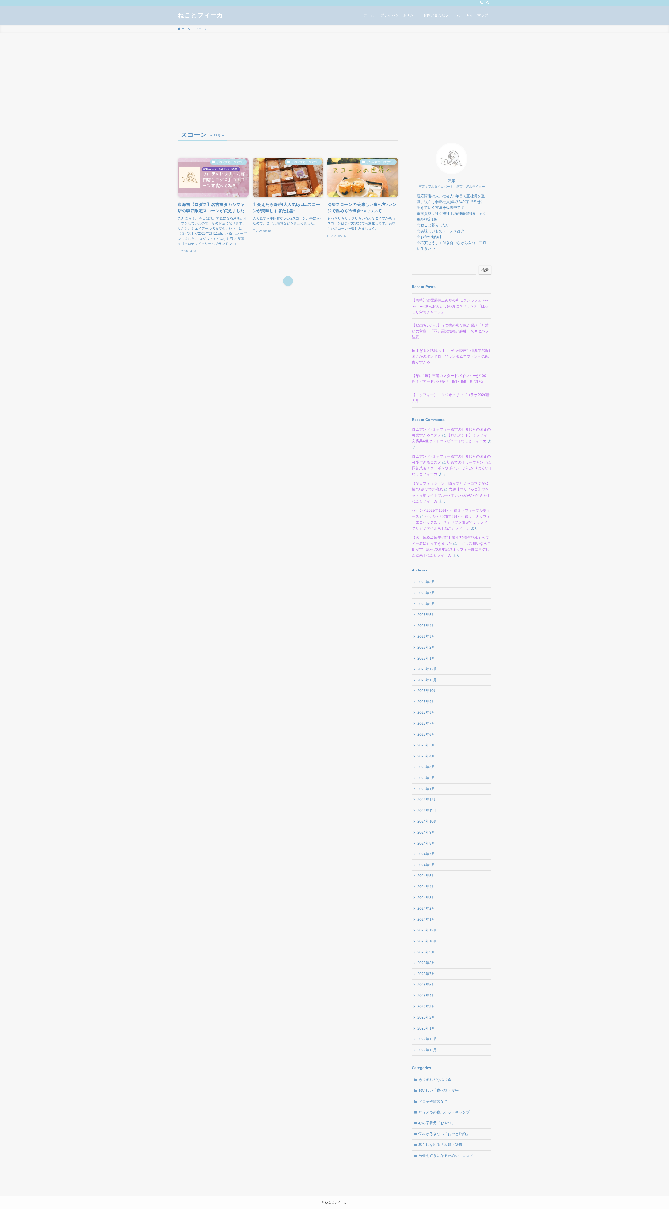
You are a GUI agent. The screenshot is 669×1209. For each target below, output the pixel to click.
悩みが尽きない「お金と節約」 (444, 1134)
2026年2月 (426, 647)
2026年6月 (426, 604)
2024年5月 (426, 876)
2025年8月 (426, 712)
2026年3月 (426, 636)
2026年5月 (426, 614)
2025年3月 (426, 767)
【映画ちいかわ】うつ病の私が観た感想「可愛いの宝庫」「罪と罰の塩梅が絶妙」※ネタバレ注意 (450, 331)
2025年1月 (426, 789)
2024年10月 (427, 821)
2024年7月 (426, 854)
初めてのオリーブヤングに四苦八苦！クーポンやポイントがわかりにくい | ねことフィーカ (451, 468)
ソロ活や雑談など (433, 1101)
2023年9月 (426, 952)
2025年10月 (427, 691)
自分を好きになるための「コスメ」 (447, 1156)
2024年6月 (426, 865)
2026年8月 (426, 582)
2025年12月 (427, 669)
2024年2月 (426, 908)
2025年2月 (426, 778)
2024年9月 (426, 832)
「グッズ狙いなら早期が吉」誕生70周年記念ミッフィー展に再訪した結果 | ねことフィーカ (451, 549)
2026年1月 (426, 658)
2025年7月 (426, 723)
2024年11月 (427, 810)
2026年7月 (426, 593)
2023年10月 (427, 941)
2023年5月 (426, 984)
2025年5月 (426, 745)
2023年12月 (427, 930)
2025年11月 (427, 680)
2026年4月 (426, 625)
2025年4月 (426, 756)
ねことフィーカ (200, 15)
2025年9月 (426, 702)
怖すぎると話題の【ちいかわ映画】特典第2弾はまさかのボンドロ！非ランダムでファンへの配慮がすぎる (451, 356)
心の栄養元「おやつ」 (436, 1123)
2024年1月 (426, 919)
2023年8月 (426, 963)
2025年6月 (426, 734)
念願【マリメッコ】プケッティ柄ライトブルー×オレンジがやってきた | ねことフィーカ (450, 495)
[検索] (488, 3)
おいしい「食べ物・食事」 (440, 1090)
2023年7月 (426, 974)
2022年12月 (427, 1039)
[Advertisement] (334, 72)
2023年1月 (426, 1028)
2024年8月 (426, 843)
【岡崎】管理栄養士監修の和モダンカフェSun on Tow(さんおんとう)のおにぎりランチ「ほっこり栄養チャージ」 (450, 306)
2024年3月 (426, 898)
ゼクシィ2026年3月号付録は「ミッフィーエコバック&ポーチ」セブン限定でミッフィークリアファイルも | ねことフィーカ (451, 522)
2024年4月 (426, 887)
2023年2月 (426, 1017)
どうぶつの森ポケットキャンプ (444, 1112)
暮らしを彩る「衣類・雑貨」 (442, 1145)
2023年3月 (426, 1006)
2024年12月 (427, 799)
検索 (485, 270)
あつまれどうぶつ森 (434, 1079)
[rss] (481, 3)
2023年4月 (426, 995)
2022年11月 (427, 1050)
